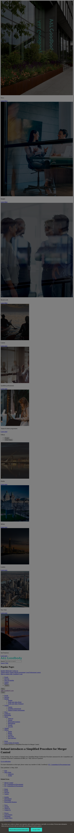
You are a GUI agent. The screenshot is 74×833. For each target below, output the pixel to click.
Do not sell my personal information (19, 829)
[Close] (71, 824)
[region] (37, 827)
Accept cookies (36, 829)
